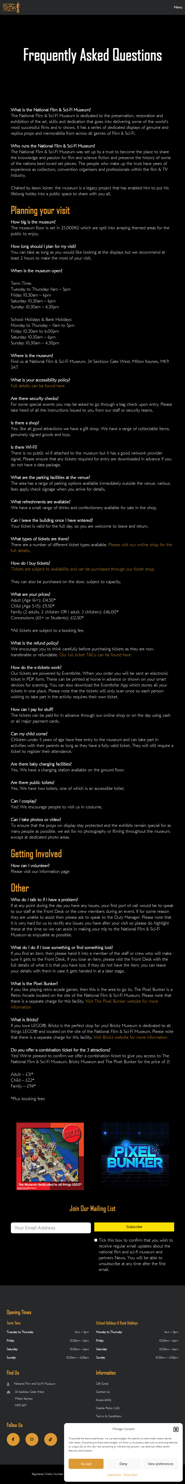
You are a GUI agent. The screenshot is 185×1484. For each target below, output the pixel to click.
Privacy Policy (131, 1475)
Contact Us (103, 1392)
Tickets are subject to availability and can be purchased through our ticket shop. (83, 569)
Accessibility (103, 1400)
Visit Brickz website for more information (130, 1038)
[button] (176, 1429)
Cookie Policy (114, 1475)
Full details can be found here (38, 386)
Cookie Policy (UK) (108, 1408)
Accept (86, 1464)
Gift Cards (102, 1383)
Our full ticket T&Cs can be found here (95, 655)
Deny (123, 1464)
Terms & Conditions (109, 1416)
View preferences (160, 1464)
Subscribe (134, 1227)
